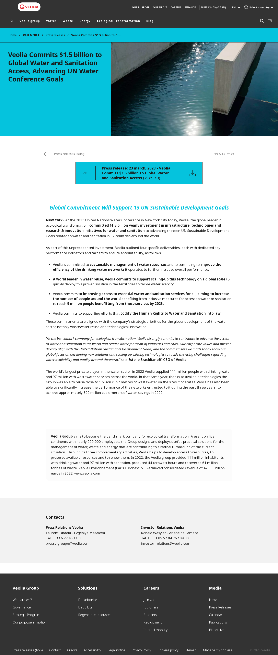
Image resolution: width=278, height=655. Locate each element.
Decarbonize (87, 599)
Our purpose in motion (30, 622)
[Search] (262, 21)
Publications (218, 622)
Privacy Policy (141, 650)
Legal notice (116, 650)
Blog (149, 21)
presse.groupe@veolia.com (68, 543)
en (234, 7)
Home (13, 35)
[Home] (12, 21)
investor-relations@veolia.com (165, 543)
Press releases (55, 35)
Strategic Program (26, 614)
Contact (55, 650)
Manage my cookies (217, 650)
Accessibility (92, 650)
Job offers (150, 607)
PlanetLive (216, 629)
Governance (22, 607)
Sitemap (190, 650)
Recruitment (152, 622)
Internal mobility (155, 629)
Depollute (85, 607)
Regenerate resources (94, 614)
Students (150, 614)
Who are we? (22, 599)
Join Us (148, 599)
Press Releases (220, 607)
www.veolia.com (87, 473)
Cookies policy (168, 650)
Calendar (215, 614)
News (213, 599)
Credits (72, 650)
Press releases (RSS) (28, 650)
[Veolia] (29, 6)
